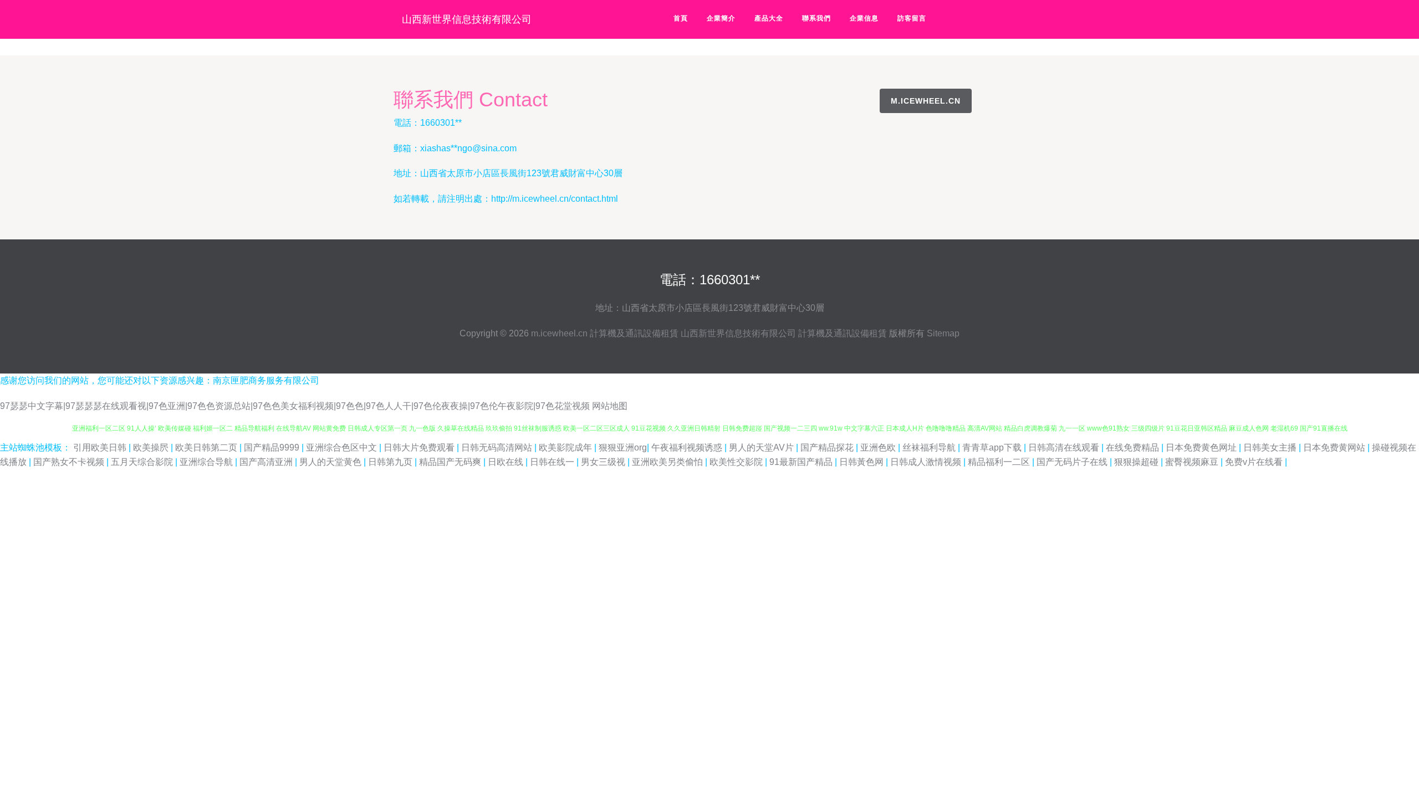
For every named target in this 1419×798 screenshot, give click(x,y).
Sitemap (943, 333)
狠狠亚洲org (623, 447)
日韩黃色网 (862, 462)
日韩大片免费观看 (420, 447)
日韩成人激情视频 (926, 462)
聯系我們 (816, 18)
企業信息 (864, 18)
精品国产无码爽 (451, 462)
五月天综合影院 (143, 462)
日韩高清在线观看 (1064, 447)
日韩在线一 (553, 462)
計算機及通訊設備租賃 (634, 333)
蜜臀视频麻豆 (1193, 462)
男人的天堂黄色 (331, 462)
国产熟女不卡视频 (69, 462)
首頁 (680, 18)
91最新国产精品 (802, 462)
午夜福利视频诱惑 (687, 447)
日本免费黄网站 (1335, 447)
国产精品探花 (828, 447)
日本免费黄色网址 (1202, 447)
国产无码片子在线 (1073, 462)
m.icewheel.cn (926, 100)
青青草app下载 (993, 447)
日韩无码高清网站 (497, 447)
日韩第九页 (391, 462)
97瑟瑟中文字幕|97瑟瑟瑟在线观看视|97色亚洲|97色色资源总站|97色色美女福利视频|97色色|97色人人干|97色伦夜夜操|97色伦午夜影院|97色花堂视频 (295, 406)
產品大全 (768, 18)
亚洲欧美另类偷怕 (668, 462)
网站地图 (609, 406)
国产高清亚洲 (267, 462)
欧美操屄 (152, 447)
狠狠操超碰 (1137, 462)
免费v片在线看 (1255, 462)
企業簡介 (721, 18)
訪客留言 (911, 18)
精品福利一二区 (1000, 462)
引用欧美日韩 (101, 447)
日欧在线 (506, 462)
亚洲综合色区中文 (342, 447)
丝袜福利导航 (930, 447)
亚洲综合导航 (207, 462)
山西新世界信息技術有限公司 (467, 19)
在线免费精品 (1133, 447)
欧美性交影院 (737, 462)
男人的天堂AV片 (762, 447)
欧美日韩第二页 (207, 447)
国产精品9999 (273, 447)
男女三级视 (604, 462)
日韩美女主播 (1271, 447)
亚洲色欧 (879, 447)
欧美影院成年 (566, 447)
